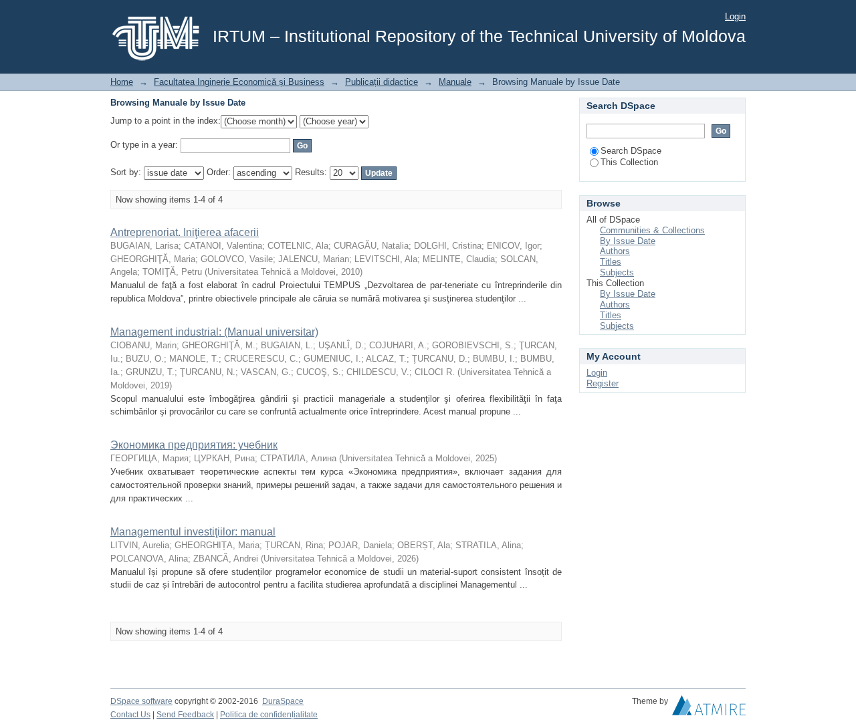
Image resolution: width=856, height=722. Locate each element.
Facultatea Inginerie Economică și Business (239, 82)
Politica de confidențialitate (269, 714)
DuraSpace (283, 701)
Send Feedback (185, 714)
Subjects (617, 272)
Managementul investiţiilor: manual (193, 531)
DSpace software (141, 701)
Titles (610, 262)
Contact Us (130, 714)
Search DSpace (631, 151)
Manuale (455, 82)
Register (602, 383)
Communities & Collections (652, 230)
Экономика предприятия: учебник (194, 445)
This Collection (629, 162)
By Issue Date (627, 241)
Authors (615, 251)
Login (735, 16)
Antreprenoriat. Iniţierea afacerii (184, 232)
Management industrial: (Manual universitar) (214, 332)
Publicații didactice (381, 82)
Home (121, 82)
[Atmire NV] (709, 708)
